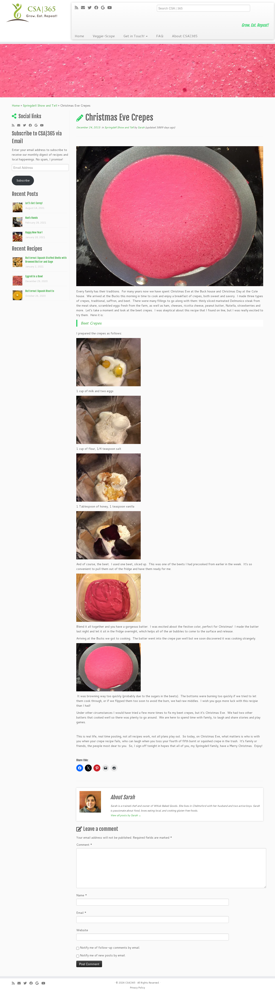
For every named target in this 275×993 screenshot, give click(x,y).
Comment (84, 844)
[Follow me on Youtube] (111, 7)
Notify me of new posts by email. (102, 955)
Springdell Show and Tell (40, 105)
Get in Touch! (134, 35)
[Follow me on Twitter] (91, 7)
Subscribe (23, 180)
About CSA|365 (184, 35)
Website (82, 930)
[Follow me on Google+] (104, 7)
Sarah (141, 127)
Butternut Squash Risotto (39, 291)
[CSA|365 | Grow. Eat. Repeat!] (31, 13)
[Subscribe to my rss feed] (78, 7)
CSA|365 (130, 982)
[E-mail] (84, 7)
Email (81, 913)
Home (79, 35)
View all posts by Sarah (125, 815)
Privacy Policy (137, 987)
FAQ (159, 35)
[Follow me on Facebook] (97, 7)
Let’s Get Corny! (34, 203)
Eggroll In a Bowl (34, 276)
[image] (108, 362)
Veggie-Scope (104, 35)
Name (81, 895)
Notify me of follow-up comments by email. (110, 947)
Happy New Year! (34, 232)
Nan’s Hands (31, 217)
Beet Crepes (91, 323)
